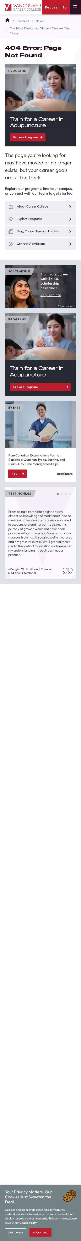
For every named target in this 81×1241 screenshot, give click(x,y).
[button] (58, 494)
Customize (16, 1232)
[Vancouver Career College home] (23, 7)
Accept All (40, 1232)
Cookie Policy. (28, 1223)
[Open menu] (75, 7)
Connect (23, 21)
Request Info (55, 7)
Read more (65, 474)
